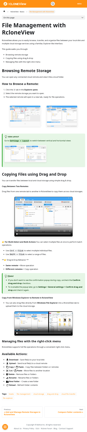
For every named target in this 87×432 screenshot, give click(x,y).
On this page (8, 17)
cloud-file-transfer (68, 394)
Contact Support (66, 428)
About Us (18, 428)
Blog (55, 428)
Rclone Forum (46, 428)
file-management (23, 394)
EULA (37, 428)
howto (11, 394)
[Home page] (4, 11)
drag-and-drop (52, 394)
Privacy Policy (28, 428)
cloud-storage (38, 394)
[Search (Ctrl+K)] (53, 4)
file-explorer (8, 398)
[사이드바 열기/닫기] (5, 427)
